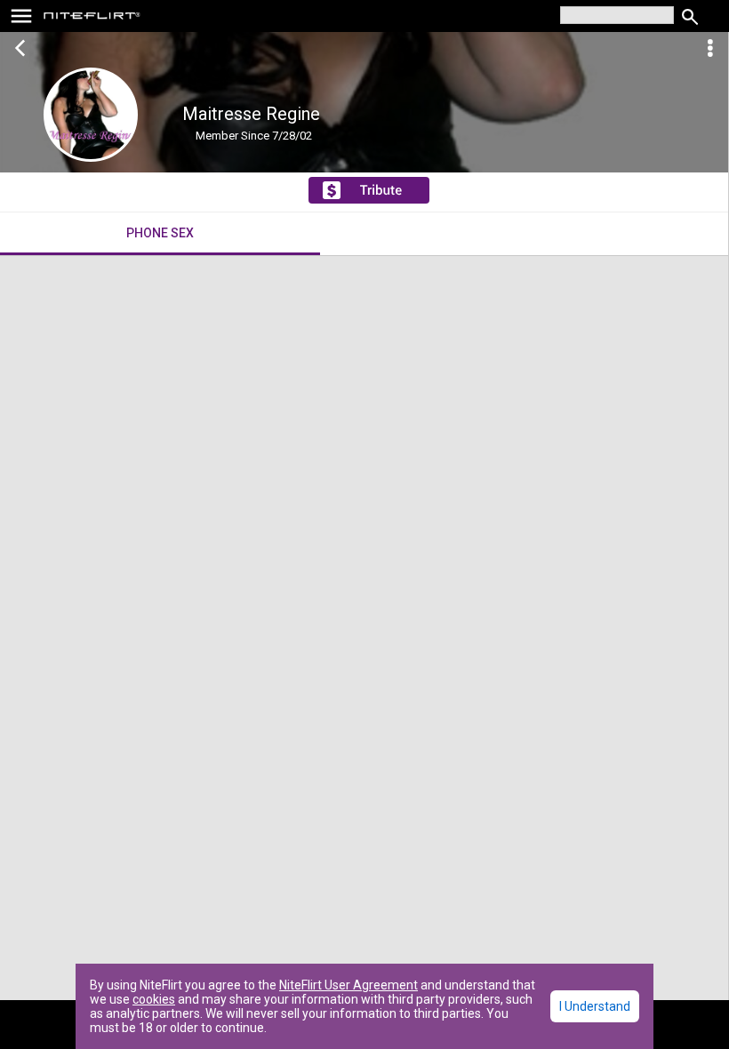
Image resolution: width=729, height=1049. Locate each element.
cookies (153, 999)
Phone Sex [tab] (160, 233)
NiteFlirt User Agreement (348, 985)
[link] (92, 18)
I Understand (594, 1006)
